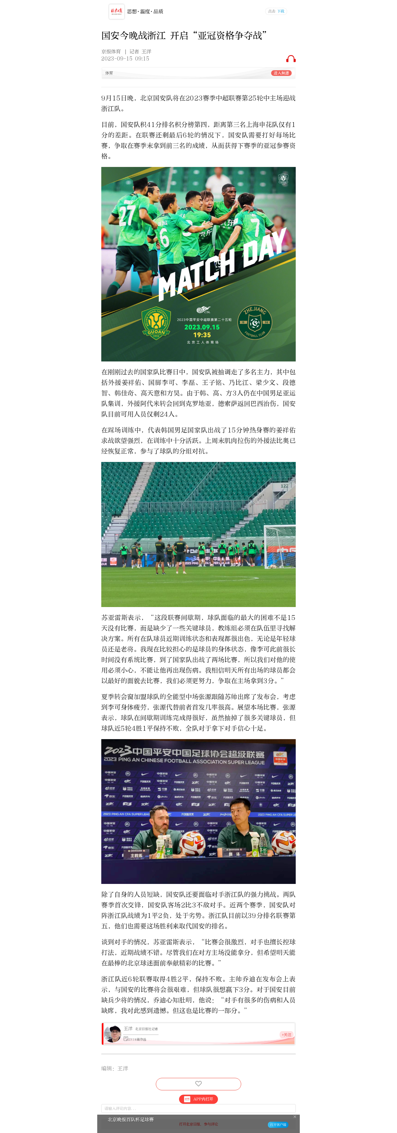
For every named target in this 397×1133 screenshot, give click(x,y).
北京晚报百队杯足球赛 (131, 1119)
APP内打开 (203, 1099)
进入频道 (281, 73)
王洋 (128, 1028)
